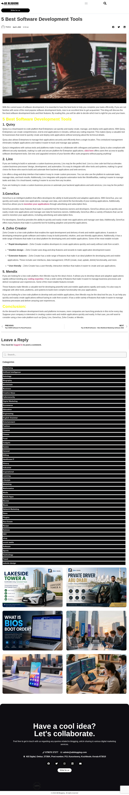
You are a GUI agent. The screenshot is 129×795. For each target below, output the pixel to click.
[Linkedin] (72, 763)
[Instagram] (64, 763)
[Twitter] (56, 763)
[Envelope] (80, 763)
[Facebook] (48, 763)
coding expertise (36, 279)
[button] (86, 3)
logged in (18, 345)
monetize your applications (37, 204)
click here (89, 151)
